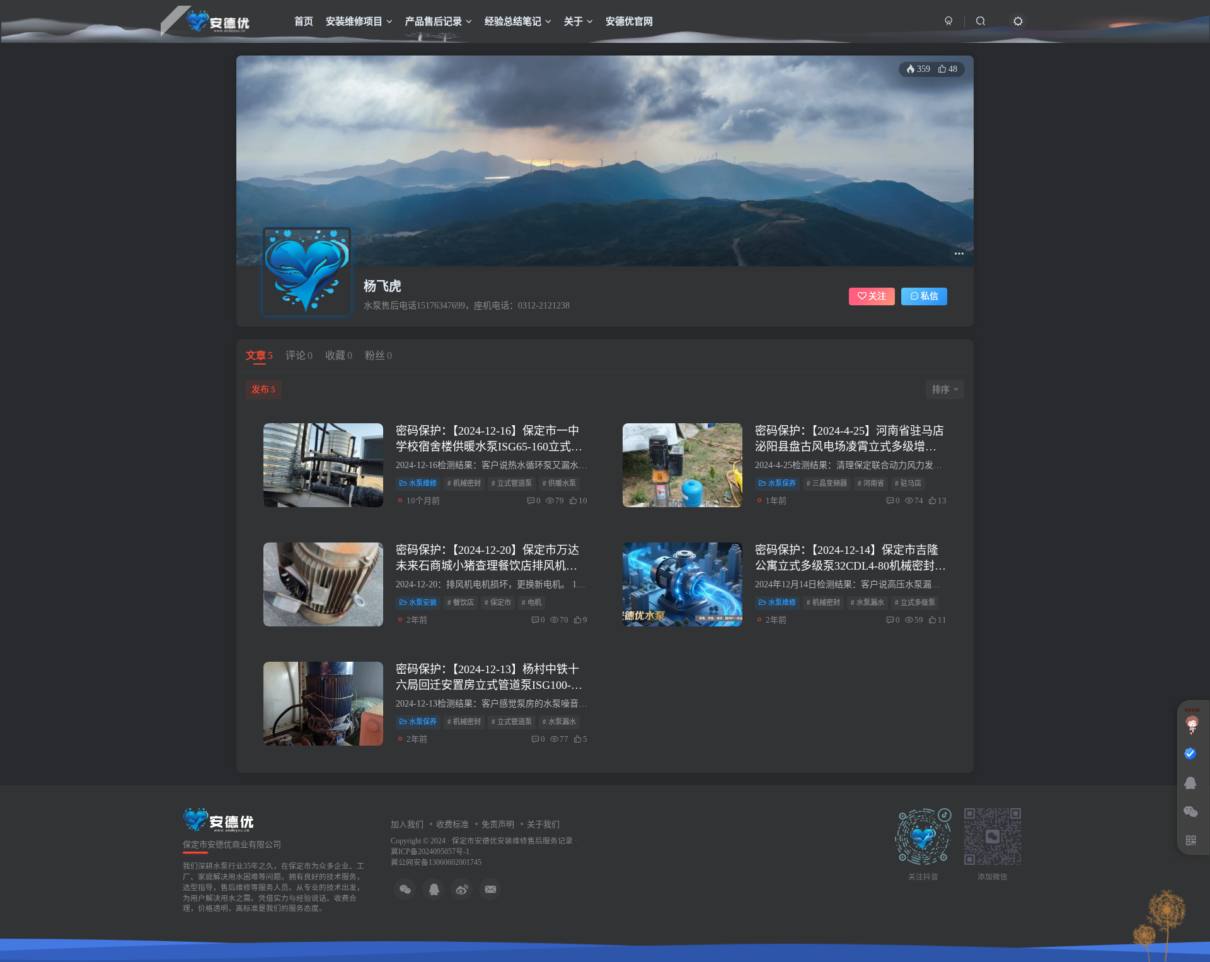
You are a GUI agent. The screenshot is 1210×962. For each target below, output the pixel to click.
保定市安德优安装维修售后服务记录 (512, 841)
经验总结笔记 (513, 21)
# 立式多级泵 (915, 602)
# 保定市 (498, 602)
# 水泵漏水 (867, 602)
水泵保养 (782, 483)
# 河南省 (871, 483)
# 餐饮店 (460, 602)
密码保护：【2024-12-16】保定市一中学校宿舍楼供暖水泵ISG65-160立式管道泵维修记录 (489, 447)
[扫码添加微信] (1190, 812)
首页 (303, 21)
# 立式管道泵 (512, 483)
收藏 (338, 355)
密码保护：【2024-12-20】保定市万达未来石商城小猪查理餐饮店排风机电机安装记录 (487, 566)
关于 (573, 21)
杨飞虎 (382, 286)
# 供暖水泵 (559, 483)
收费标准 (452, 824)
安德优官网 (629, 21)
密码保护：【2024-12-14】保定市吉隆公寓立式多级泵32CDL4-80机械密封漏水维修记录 (850, 566)
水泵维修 (423, 483)
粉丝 (378, 355)
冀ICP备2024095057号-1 (430, 852)
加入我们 (407, 824)
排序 (941, 389)
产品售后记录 (433, 21)
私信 (929, 296)
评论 (299, 355)
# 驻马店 (908, 483)
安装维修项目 (354, 21)
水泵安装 (423, 602)
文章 (259, 355)
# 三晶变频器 (827, 483)
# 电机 (531, 602)
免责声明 (497, 824)
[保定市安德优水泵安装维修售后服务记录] (219, 819)
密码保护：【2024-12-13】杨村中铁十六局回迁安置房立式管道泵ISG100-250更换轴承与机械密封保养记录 (487, 685)
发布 (263, 389)
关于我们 (543, 824)
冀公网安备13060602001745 (436, 863)
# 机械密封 (464, 483)
